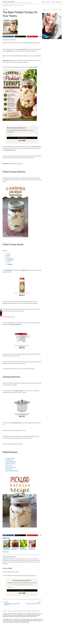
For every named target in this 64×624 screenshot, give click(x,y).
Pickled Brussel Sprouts (10, 458)
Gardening (48, 2)
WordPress (11, 619)
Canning (7, 551)
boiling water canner (9, 150)
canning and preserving (11, 443)
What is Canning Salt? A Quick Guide (16, 163)
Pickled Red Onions (9, 460)
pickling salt (10, 264)
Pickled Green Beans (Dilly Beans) (11, 470)
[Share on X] (1, 313)
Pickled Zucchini (8, 465)
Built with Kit (22, 140)
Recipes (43, 2)
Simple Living (58, 2)
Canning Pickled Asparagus (10, 461)
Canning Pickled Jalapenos (10, 467)
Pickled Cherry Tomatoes (10, 463)
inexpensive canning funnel (16, 324)
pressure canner (23, 49)
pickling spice (11, 258)
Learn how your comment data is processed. (27, 575)
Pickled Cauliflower (9, 469)
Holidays (53, 2)
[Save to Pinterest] (1, 315)
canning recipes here (33, 67)
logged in (9, 571)
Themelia (18, 619)
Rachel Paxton (12, 557)
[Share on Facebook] (1, 311)
